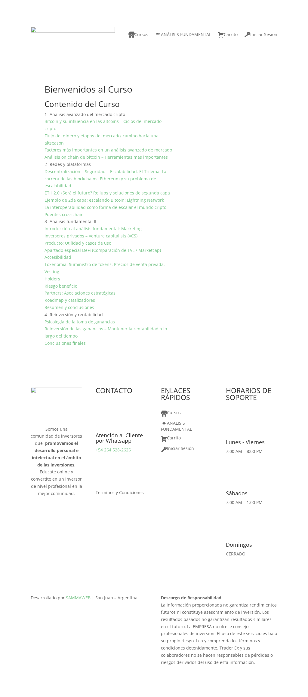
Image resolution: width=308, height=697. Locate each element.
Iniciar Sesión (263, 34)
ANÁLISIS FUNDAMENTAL (186, 34)
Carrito (231, 34)
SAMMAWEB (78, 598)
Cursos (141, 34)
